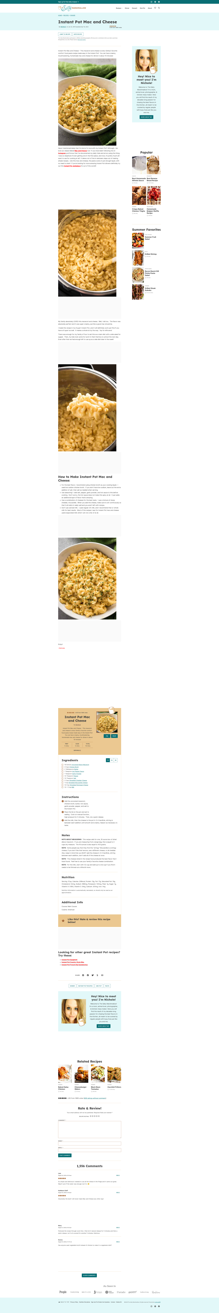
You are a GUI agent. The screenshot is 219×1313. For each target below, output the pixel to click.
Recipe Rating (84, 1116)
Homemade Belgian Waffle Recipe (153, 211)
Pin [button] (107, 736)
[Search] (159, 8)
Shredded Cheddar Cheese (78, 780)
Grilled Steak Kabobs (150, 289)
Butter (76, 769)
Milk (73, 787)
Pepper (76, 776)
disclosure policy (82, 39)
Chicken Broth (74, 767)
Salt (75, 778)
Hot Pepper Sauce (78, 771)
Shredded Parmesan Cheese (79, 785)
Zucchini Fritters (114, 1087)
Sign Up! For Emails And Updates (100, 1302)
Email (60, 1147)
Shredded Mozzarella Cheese (78, 783)
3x (116, 760)
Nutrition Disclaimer (84, 1302)
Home (60, 15)
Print (114, 736)
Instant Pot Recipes (85, 986)
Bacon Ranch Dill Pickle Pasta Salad (152, 273)
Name (60, 1141)
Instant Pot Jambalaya (72, 166)
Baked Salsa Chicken (63, 1088)
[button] (67, 712)
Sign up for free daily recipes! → (68, 2)
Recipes (118, 8)
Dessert (134, 8)
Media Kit (119, 1302)
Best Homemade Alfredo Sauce (139, 179)
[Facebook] (159, 2)
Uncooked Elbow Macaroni (80, 764)
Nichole (63, 26)
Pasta (107, 986)
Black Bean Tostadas (95, 1088)
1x (108, 760)
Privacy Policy (74, 1302)
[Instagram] (151, 2)
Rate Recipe (78, 34)
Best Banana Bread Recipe (152, 179)
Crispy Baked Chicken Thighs (138, 210)
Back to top (65, 1302)
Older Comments (89, 1275)
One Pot (142, 8)
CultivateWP (158, 1302)
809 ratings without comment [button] (95, 1098)
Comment (62, 1120)
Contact (113, 1302)
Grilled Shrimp (151, 254)
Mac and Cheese (81, 151)
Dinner (127, 8)
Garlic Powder (76, 774)
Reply (118, 1175)
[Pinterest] (155, 2)
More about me (103, 1026)
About (150, 8)
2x (112, 760)
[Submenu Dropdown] (122, 8)
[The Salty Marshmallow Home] (72, 8)
